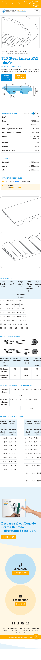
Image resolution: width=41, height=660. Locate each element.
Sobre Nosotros (16, 628)
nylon (27, 71)
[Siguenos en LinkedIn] (18, 624)
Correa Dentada (12, 51)
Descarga (8, 537)
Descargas (35, 630)
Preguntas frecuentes (31, 628)
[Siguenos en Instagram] (23, 624)
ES (36, 6)
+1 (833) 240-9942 (20, 573)
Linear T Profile (6, 53)
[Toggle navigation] (36, 11)
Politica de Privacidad (22, 630)
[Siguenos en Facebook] (13, 624)
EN (38, 6)
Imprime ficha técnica (7, 77)
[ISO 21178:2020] (20, 188)
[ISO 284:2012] (12, 188)
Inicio (3, 51)
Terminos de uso (7, 630)
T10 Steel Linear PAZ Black (21, 53)
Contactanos (20, 632)
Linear (22, 51)
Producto (5, 628)
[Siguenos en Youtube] (27, 624)
